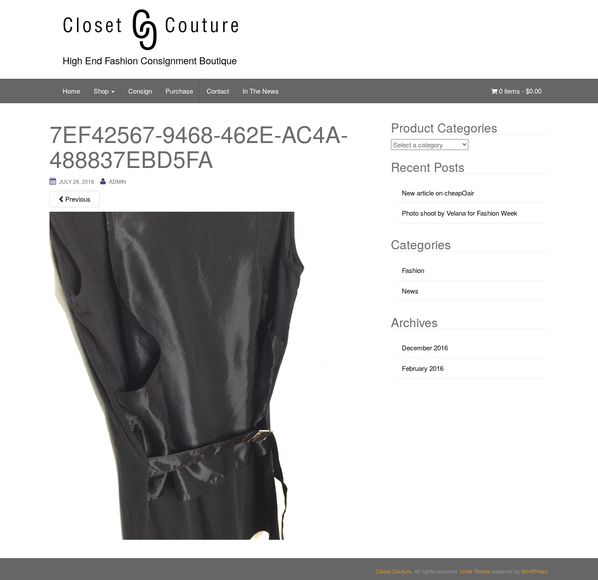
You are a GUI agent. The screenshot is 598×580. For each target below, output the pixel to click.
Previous (77, 198)
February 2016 (422, 368)
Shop (102, 90)
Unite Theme (475, 571)
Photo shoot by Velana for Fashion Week (459, 212)
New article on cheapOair (438, 192)
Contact (218, 90)
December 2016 (425, 347)
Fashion (413, 270)
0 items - (519, 90)
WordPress (534, 571)
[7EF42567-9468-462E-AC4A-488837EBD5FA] (213, 374)
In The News (261, 90)
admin (117, 181)
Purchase (179, 90)
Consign (140, 90)
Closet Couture (394, 571)
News (410, 290)
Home (71, 90)
